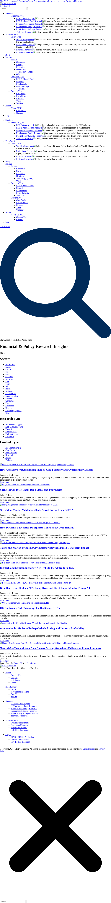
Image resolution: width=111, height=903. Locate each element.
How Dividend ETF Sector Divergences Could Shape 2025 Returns (37, 527)
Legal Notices (89, 749)
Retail (7, 389)
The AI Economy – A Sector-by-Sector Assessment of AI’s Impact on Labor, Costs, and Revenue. (41, 1)
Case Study (21, 93)
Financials (20, 67)
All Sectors (10, 364)
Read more (4, 482)
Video (18, 101)
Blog (7, 55)
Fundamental (21, 84)
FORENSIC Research (20, 742)
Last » (33, 663)
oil (6, 372)
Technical (20, 89)
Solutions (9, 13)
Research (20, 98)
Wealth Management (25, 39)
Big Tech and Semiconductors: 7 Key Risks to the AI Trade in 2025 (37, 567)
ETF (7, 381)
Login (8, 115)
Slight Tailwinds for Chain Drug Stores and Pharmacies (31, 489)
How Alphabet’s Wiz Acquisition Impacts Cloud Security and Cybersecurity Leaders (46, 469)
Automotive (10, 391)
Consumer (20, 62)
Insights (8, 57)
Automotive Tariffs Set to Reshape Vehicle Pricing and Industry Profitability (42, 628)
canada (8, 367)
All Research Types (13, 424)
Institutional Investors (25, 44)
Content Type (16, 91)
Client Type (16, 37)
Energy (19, 64)
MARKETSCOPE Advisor (22, 737)
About (8, 106)
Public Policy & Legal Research (30, 29)
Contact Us (21, 110)
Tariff (7, 384)
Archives (9, 379)
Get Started (5, 6)
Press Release (22, 96)
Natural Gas (10, 393)
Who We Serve (11, 34)
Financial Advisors (24, 50)
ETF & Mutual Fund (25, 79)
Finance (8, 398)
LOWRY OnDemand (20, 739)
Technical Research (24, 32)
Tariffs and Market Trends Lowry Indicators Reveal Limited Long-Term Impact (44, 547)
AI (6, 386)
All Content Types (13, 448)
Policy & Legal (22, 86)
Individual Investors (24, 52)
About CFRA (17, 108)
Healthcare (20, 69)
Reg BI (14, 694)
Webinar (19, 103)
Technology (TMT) (24, 72)
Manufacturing (11, 396)
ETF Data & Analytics (25, 18)
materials (9, 376)
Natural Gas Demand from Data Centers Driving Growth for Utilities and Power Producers (50, 648)
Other (18, 74)
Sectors (14, 60)
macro (8, 369)
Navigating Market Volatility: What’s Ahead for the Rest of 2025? (36, 510)
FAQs (13, 689)
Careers (19, 113)
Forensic (20, 81)
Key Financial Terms (20, 692)
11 (25, 663)
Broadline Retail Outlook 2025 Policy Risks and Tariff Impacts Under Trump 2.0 (45, 588)
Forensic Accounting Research (29, 24)
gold (7, 374)
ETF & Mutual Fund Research (29, 21)
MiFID (14, 696)
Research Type (17, 16)
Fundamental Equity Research (29, 26)
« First (14, 663)
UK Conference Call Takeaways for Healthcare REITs (30, 608)
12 (27, 663)
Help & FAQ (11, 687)
